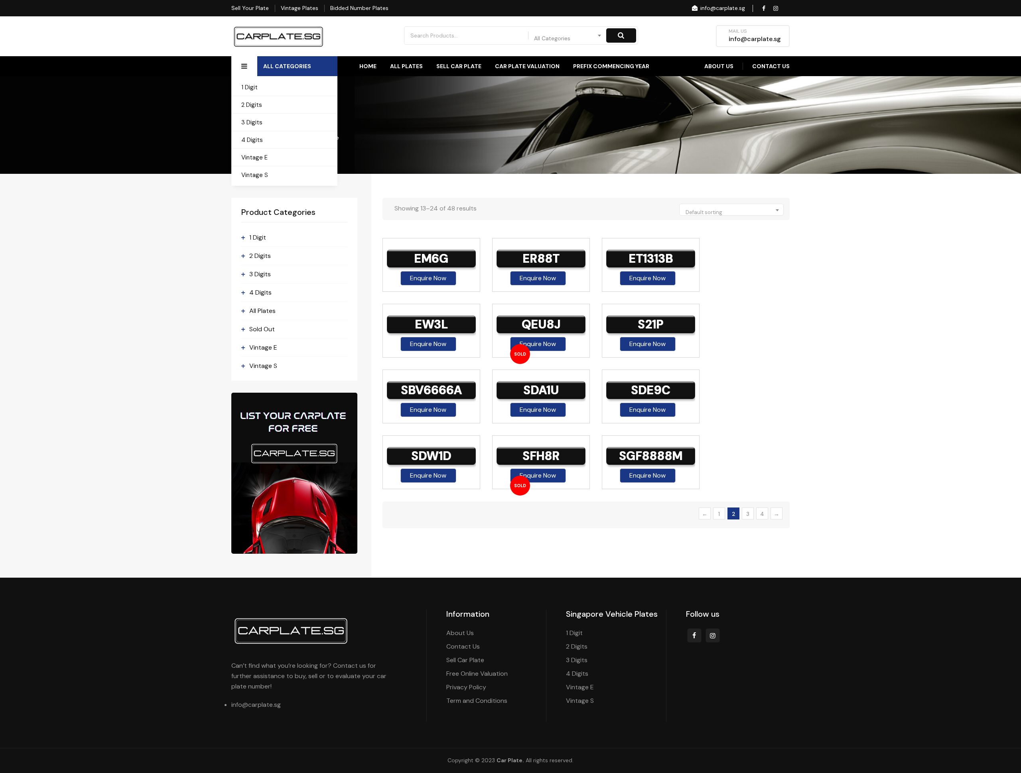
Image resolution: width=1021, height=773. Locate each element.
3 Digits (251, 122)
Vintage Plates (299, 8)
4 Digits (252, 140)
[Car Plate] (278, 36)
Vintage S (254, 175)
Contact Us (771, 66)
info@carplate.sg (722, 8)
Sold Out (262, 329)
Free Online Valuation (477, 673)
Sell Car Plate (458, 66)
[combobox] (568, 35)
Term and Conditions (476, 700)
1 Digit (249, 87)
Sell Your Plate (250, 8)
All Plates (406, 66)
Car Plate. (510, 760)
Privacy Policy (466, 687)
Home (367, 66)
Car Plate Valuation (527, 66)
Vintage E (254, 157)
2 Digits (251, 105)
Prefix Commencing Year (611, 66)
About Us (718, 66)
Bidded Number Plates (359, 8)
